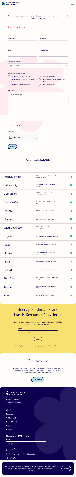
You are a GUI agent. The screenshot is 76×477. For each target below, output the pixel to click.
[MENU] (72, 4)
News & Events (12, 422)
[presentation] (23, 137)
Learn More (38, 380)
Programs (10, 414)
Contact (9, 430)
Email (9, 50)
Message (11, 90)
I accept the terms (17, 126)
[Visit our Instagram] (11, 458)
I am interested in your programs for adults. (53, 80)
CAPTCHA (11, 132)
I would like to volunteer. (49, 76)
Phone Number (43, 50)
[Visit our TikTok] (7, 458)
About (8, 410)
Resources (10, 426)
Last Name (42, 38)
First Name (11, 38)
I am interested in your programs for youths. (22, 80)
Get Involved (11, 418)
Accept (66, 468)
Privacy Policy (31, 454)
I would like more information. (20, 84)
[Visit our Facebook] (14, 458)
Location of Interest (14, 61)
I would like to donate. (49, 84)
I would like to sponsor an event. (21, 76)
